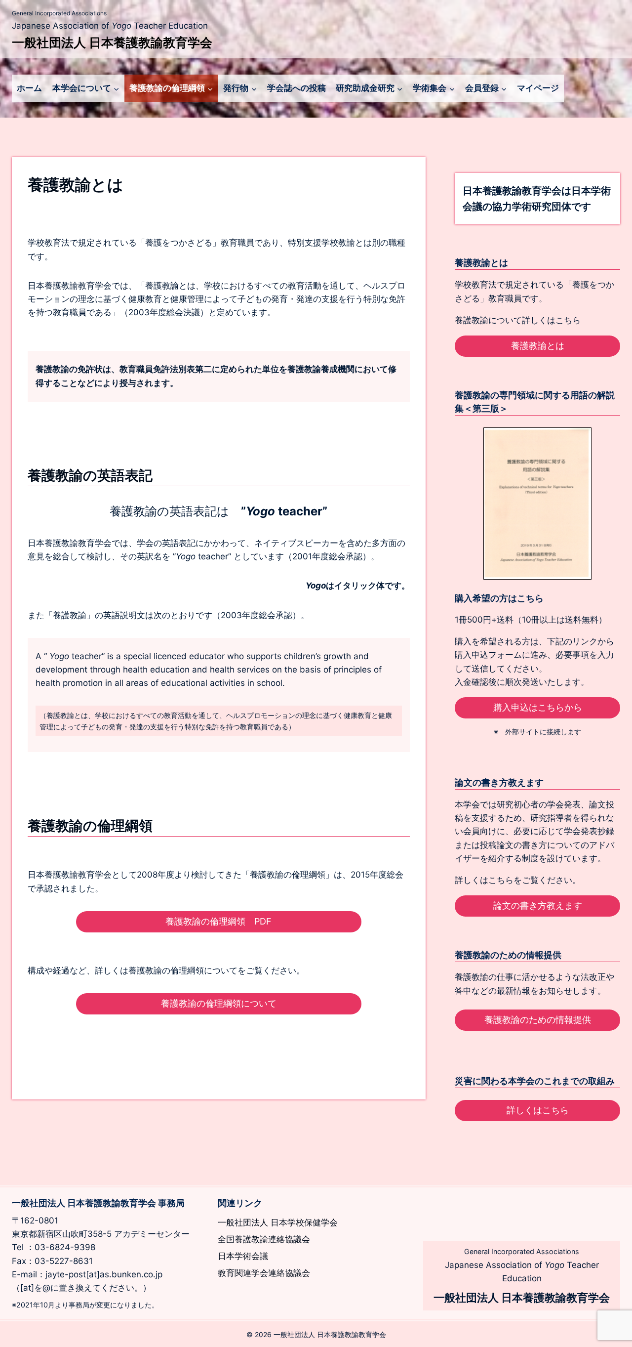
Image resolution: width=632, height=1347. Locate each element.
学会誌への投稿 (296, 88)
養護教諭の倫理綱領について (218, 1003)
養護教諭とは (537, 345)
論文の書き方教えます (537, 905)
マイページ (538, 88)
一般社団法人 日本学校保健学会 (278, 1222)
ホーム (29, 88)
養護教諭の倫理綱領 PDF (218, 921)
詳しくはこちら (538, 1110)
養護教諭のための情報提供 (537, 1019)
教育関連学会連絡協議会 (264, 1273)
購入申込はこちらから (537, 707)
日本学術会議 (243, 1256)
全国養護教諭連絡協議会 (264, 1239)
